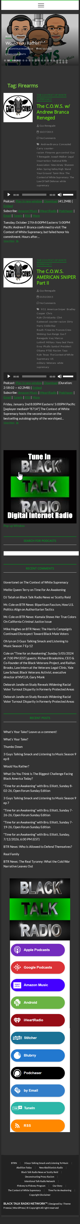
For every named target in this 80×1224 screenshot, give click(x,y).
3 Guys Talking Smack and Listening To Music (46, 1163)
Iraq (51, 338)
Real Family (11, 854)
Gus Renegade (47, 125)
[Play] (9, 195)
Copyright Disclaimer (39, 1194)
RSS (27, 215)
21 (66, 60)
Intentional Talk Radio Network (39, 1181)
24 (63, 63)
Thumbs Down (13, 746)
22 (57, 63)
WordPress (19, 1207)
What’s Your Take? (15, 739)
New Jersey (57, 164)
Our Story (57, 1185)
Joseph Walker (59, 156)
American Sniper (56, 309)
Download (51, 201)
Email (7, 215)
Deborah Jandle (14, 684)
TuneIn (18, 215)
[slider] (68, 194)
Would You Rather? (23, 43)
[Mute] (60, 195)
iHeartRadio (48, 211)
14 (45, 60)
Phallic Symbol (51, 346)
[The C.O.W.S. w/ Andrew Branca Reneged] (18, 107)
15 (48, 60)
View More (13, 241)
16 (51, 60)
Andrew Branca (49, 144)
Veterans (51, 362)
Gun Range (53, 334)
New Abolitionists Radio (51, 1167)
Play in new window (29, 201)
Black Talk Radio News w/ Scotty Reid (45, 597)
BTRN (14, 1163)
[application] (40, 195)
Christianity (49, 317)
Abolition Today (24, 1167)
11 (36, 60)
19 (60, 60)
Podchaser (66, 211)
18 (57, 60)
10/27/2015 (46, 131)
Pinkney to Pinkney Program (31, 1185)
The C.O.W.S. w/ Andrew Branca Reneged (53, 112)
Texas (46, 354)
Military (50, 342)
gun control (62, 152)
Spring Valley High (53, 169)
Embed (8, 206)
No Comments (17, 54)
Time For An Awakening (50, 590)
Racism (57, 350)
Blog (8, 36)
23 (60, 63)
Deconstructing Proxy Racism (39, 1176)
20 (63, 60)
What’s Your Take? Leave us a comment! (30, 732)
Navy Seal (61, 342)
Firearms (50, 152)
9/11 (43, 309)
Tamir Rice (58, 173)
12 (39, 60)
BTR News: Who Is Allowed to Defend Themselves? (37, 846)
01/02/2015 (46, 296)
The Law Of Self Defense (55, 179)
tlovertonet (11, 582)
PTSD (49, 350)
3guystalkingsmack (20, 48)
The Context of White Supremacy (51, 97)
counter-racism (57, 321)
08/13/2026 (45, 48)
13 (42, 60)
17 (54, 60)
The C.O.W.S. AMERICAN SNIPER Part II (56, 277)
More (36, 215)
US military (45, 360)
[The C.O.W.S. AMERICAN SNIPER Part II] (18, 272)
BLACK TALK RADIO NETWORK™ (25, 1203)
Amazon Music (28, 211)
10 (33, 60)
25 (66, 63)
